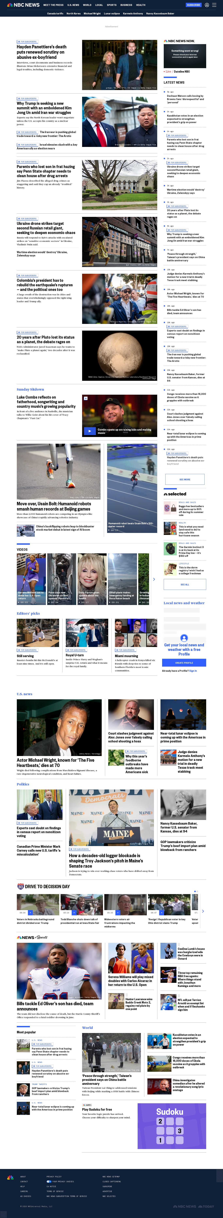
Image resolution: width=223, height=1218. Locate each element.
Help (22, 1186)
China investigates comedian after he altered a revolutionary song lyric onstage (189, 1085)
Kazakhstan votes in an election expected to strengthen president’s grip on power (185, 119)
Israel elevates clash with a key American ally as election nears (47, 146)
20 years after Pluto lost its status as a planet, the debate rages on (45, 339)
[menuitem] (53, 5)
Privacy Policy (54, 1177)
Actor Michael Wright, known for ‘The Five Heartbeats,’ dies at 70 (185, 295)
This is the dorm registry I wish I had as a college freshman (191, 570)
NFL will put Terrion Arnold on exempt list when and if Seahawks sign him (191, 1004)
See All (185, 584)
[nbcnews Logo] (10, 1178)
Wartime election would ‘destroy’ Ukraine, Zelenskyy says (42, 253)
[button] (99, 5)
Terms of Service (55, 1191)
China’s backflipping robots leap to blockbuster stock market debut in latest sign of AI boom (65, 528)
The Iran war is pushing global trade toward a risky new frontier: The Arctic (46, 134)
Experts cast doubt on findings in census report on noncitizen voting (186, 334)
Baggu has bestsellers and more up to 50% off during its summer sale (191, 510)
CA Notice (51, 1186)
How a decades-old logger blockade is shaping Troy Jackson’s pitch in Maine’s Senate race (106, 860)
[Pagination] (195, 891)
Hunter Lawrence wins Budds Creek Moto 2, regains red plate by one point (139, 1004)
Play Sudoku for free (97, 1109)
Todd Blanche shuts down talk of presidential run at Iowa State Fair (80, 920)
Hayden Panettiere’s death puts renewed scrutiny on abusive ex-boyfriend (41, 51)
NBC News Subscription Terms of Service (67, 1196)
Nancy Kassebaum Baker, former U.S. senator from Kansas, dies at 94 (186, 377)
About (23, 1177)
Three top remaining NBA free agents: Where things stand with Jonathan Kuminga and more (190, 979)
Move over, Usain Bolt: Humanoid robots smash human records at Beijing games (54, 506)
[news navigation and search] (214, 5)
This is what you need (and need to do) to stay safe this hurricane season (191, 531)
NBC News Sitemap (111, 1177)
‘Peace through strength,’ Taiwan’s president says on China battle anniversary (186, 257)
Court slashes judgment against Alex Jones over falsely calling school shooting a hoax (185, 417)
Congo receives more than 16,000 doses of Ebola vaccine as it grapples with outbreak (186, 397)
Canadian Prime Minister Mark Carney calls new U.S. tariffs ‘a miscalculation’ (38, 850)
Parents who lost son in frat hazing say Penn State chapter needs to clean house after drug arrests (46, 171)
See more (185, 479)
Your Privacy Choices (63, 1181)
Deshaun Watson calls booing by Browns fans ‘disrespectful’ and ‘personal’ (185, 99)
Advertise (107, 1191)
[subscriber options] (207, 5)
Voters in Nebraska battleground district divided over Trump (35, 920)
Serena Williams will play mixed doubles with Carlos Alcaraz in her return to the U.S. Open (130, 980)
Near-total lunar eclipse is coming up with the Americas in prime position (186, 437)
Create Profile (184, 662)
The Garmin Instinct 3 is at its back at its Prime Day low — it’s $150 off (191, 551)
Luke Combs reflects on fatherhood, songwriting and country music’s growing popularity (46, 401)
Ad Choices (25, 1196)
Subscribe (107, 1186)
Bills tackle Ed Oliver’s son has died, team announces (184, 311)
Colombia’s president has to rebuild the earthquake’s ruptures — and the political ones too (45, 284)
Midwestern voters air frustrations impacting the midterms (119, 922)
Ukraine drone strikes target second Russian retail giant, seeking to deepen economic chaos (46, 228)
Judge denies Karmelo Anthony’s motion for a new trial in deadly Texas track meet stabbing (186, 277)
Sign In (193, 670)
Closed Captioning (112, 1181)
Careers (24, 1191)
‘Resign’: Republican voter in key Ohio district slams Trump (166, 920)
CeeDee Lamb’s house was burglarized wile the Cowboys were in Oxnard (191, 953)
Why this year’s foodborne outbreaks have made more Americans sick (137, 764)
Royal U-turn (75, 655)
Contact (24, 1181)
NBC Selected (109, 1196)
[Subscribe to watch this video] (119, 416)
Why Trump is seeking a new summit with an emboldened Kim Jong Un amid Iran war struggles (44, 108)
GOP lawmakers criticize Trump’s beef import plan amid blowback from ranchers (183, 845)
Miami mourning (126, 655)
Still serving (25, 655)
